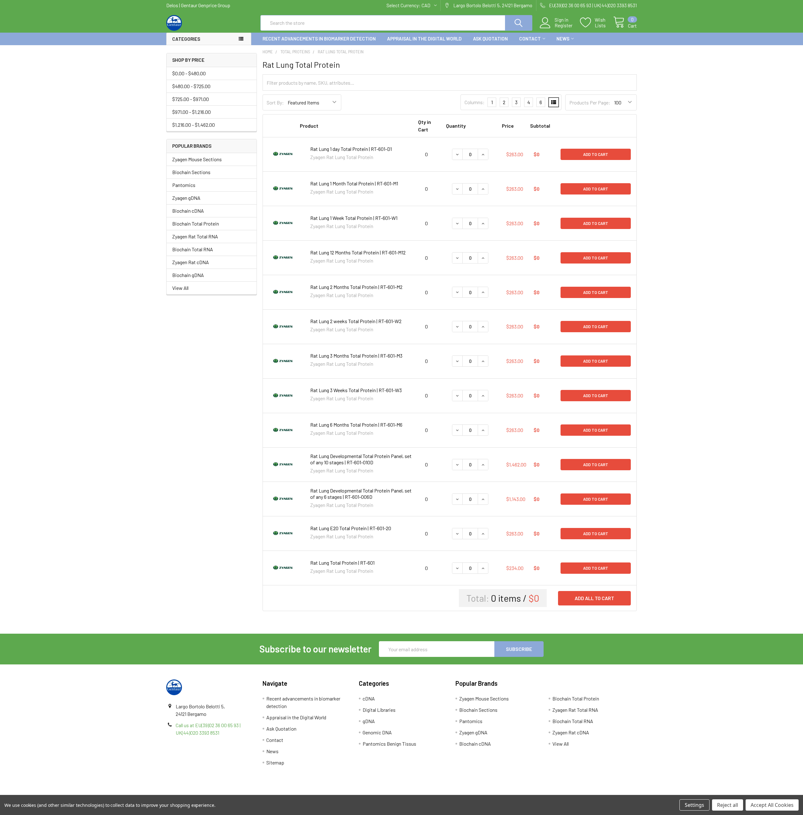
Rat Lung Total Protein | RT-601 (342, 563)
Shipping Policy (343, 793)
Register (563, 25)
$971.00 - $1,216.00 (191, 112)
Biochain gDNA (188, 275)
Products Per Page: (589, 102)
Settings (694, 805)
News (562, 38)
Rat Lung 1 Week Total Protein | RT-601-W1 (353, 218)
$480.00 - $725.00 (191, 86)
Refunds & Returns (460, 793)
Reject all (727, 805)
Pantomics (183, 185)
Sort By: (275, 102)
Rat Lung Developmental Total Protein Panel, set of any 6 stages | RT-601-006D (361, 493)
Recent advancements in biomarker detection (319, 38)
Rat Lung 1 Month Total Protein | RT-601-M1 (354, 183)
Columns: (475, 102)
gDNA (369, 721)
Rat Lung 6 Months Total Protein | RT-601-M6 (356, 425)
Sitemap (275, 762)
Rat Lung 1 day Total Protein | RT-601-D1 (351, 149)
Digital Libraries (379, 710)
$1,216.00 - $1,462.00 (193, 125)
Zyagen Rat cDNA (190, 262)
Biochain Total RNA (192, 249)
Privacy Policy (578, 793)
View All (180, 288)
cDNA (369, 698)
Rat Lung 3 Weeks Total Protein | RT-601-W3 (356, 390)
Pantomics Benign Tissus (389, 744)
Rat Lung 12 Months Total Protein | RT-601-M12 (358, 252)
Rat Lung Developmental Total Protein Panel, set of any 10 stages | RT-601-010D (361, 459)
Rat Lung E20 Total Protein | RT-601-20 (350, 528)
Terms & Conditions (225, 793)
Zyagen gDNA (186, 198)
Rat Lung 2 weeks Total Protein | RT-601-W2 (356, 321)
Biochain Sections (191, 172)
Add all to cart (594, 598)
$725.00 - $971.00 (190, 99)
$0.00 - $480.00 (189, 73)
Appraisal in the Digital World (424, 38)
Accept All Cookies (772, 805)
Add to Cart (595, 154)
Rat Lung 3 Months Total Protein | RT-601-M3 (356, 356)
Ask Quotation (490, 38)
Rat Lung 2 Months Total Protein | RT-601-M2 (356, 287)
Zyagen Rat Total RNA (195, 236)
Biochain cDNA (188, 211)
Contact (530, 38)
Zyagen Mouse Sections (197, 159)
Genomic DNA (377, 732)
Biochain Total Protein (195, 223)
